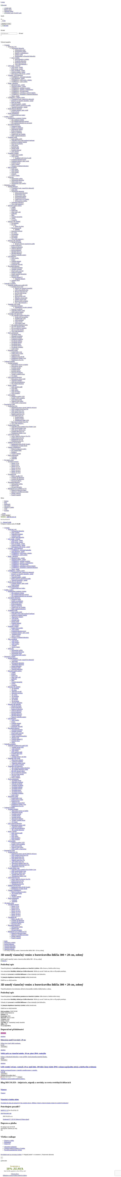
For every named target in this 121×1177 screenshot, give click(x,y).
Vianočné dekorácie (9, 945)
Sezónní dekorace (9, 944)
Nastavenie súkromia (48, 1154)
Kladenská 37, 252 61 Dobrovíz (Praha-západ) (16, 1119)
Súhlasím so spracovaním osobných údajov (15, 1175)
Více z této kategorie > (21, 64)
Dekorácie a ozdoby (10, 942)
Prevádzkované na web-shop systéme (11, 1154)
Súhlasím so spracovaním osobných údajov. (13, 1078)
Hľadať (21, 33)
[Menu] (1, 26)
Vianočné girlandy (9, 949)
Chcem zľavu (15, 1174)
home (6, 941)
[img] (3, 5)
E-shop (3, 2)
